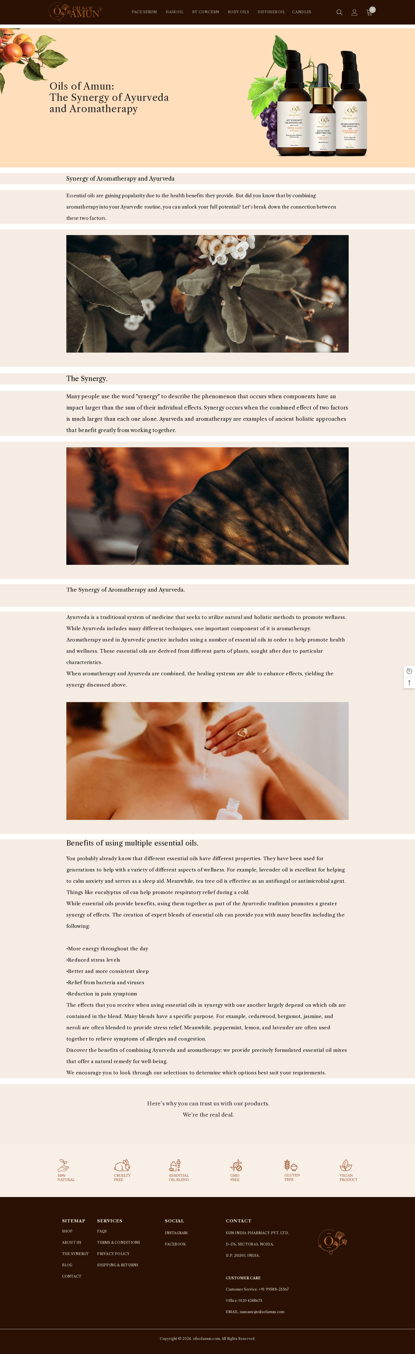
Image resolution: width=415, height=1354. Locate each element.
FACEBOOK (175, 1244)
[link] (207, 294)
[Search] (339, 12)
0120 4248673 (250, 1300)
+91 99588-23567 (274, 1289)
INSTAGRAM (176, 1233)
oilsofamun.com (206, 1339)
